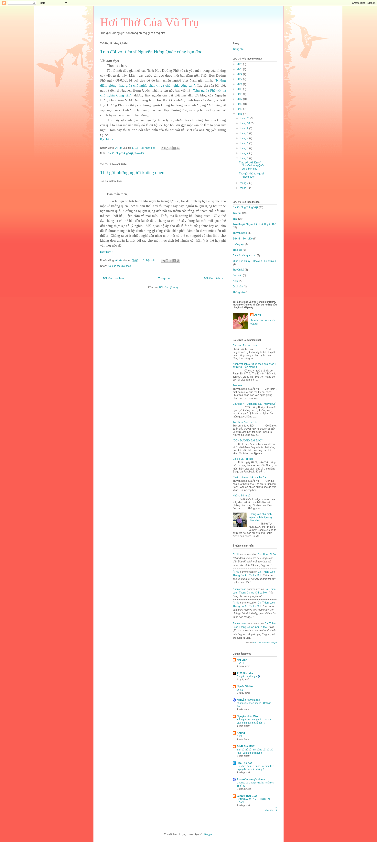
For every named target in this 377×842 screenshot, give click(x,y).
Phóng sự (238, 244)
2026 (240, 64)
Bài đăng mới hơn (113, 278)
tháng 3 (244, 158)
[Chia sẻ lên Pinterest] (178, 148)
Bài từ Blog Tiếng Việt (120, 153)
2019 (240, 89)
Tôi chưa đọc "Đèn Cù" (246, 422)
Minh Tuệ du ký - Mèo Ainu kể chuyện (254, 261)
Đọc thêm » (106, 139)
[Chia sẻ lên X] (171, 148)
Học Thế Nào (244, 762)
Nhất (239, 736)
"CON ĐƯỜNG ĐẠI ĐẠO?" (248, 440)
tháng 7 (244, 138)
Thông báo (239, 292)
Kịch (235, 281)
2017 (240, 99)
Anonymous (239, 589)
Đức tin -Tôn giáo (243, 238)
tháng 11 (245, 118)
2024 (240, 74)
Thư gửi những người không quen (132, 172)
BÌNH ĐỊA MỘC (246, 746)
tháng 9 (244, 128)
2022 (240, 79)
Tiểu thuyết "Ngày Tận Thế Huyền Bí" (254, 224)
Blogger (208, 834)
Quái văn (238, 286)
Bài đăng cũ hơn (213, 278)
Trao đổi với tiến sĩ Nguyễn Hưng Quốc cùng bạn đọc (151, 51)
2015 (240, 108)
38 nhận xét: (148, 147)
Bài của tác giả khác (119, 265)
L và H (240, 663)
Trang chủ (164, 278)
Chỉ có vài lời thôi (243, 458)
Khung (241, 732)
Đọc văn (237, 275)
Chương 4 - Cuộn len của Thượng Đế (254, 403)
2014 (240, 114)
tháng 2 (244, 183)
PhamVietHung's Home (251, 779)
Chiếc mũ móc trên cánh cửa (249, 477)
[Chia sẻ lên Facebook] (174, 148)
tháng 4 (244, 153)
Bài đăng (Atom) (168, 287)
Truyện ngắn (240, 232)
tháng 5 (244, 148)
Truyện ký (238, 269)
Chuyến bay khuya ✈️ (248, 676)
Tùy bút (237, 213)
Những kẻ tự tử (242, 495)
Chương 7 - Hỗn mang (245, 345)
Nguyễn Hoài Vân (247, 716)
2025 (240, 69)
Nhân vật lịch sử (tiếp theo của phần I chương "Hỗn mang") (254, 365)
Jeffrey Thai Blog (247, 795)
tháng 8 (244, 133)
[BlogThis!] (167, 148)
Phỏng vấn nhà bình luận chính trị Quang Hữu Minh (260, 517)
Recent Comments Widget (265, 642)
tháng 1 (244, 187)
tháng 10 (245, 123)
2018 (240, 94)
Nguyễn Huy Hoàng (248, 699)
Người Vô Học (245, 686)
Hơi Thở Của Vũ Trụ (149, 22)
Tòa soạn (238, 385)
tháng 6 (244, 143)
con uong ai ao (267, 554)
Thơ (235, 218)
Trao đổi (139, 153)
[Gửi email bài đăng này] (163, 148)
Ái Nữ (257, 314)
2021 (240, 84)
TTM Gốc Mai (245, 673)
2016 (240, 104)
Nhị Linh (242, 659)
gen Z (240, 689)
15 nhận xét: (148, 260)
